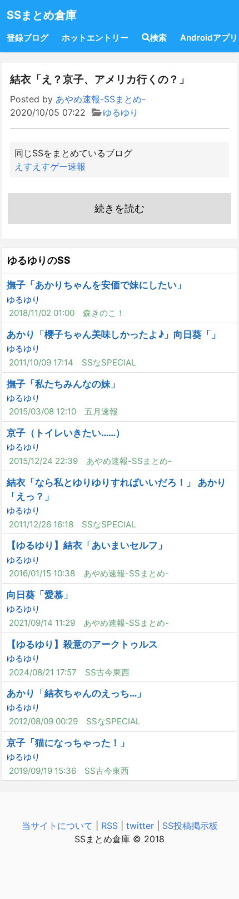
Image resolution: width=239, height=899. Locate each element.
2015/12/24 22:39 (43, 461)
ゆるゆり (120, 112)
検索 (158, 37)
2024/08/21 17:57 (43, 672)
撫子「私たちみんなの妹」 (63, 383)
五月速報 (101, 411)
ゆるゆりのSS (39, 260)
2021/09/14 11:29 (42, 623)
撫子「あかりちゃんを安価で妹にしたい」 (96, 284)
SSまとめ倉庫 (42, 15)
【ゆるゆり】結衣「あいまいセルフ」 (87, 545)
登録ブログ (27, 37)
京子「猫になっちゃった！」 (68, 742)
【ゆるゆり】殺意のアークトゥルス (82, 644)
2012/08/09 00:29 (43, 721)
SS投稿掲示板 (190, 825)
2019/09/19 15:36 (42, 770)
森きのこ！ (104, 313)
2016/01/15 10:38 (42, 573)
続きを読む (119, 208)
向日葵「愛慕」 (40, 594)
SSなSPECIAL (109, 362)
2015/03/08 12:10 (42, 411)
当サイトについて (57, 825)
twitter (140, 825)
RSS (109, 825)
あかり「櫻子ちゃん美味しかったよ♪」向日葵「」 (114, 334)
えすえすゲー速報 (50, 166)
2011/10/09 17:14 (41, 362)
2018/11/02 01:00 (41, 313)
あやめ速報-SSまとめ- (101, 99)
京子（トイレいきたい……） (66, 432)
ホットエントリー (95, 37)
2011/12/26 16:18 (41, 524)
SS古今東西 (107, 672)
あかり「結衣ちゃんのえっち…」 (76, 693)
